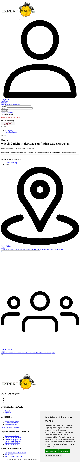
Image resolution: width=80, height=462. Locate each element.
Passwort (3, 108)
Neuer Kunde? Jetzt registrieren (10, 104)
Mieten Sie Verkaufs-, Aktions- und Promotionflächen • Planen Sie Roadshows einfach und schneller (32, 249)
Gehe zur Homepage (11, 163)
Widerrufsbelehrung (11, 424)
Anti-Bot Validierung (7, 120)
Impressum (8, 412)
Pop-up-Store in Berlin (12, 436)
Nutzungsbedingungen (12, 421)
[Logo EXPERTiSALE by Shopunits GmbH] (19, 17)
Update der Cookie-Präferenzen (10, 427)
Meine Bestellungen (11, 132)
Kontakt (7, 411)
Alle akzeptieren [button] (51, 451)
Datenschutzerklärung (11, 422)
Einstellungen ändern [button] (53, 455)
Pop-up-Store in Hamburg (13, 437)
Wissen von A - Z (10, 454)
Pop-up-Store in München (13, 439)
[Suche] (19, 19)
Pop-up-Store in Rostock (12, 443)
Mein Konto (8, 130)
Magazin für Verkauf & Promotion (15, 453)
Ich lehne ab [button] (64, 451)
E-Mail (3, 106)
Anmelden (4, 110)
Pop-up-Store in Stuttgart (12, 444)
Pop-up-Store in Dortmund (13, 441)
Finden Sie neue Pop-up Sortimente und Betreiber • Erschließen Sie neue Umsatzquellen (28, 353)
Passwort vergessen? (7, 112)
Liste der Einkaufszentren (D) (14, 456)
